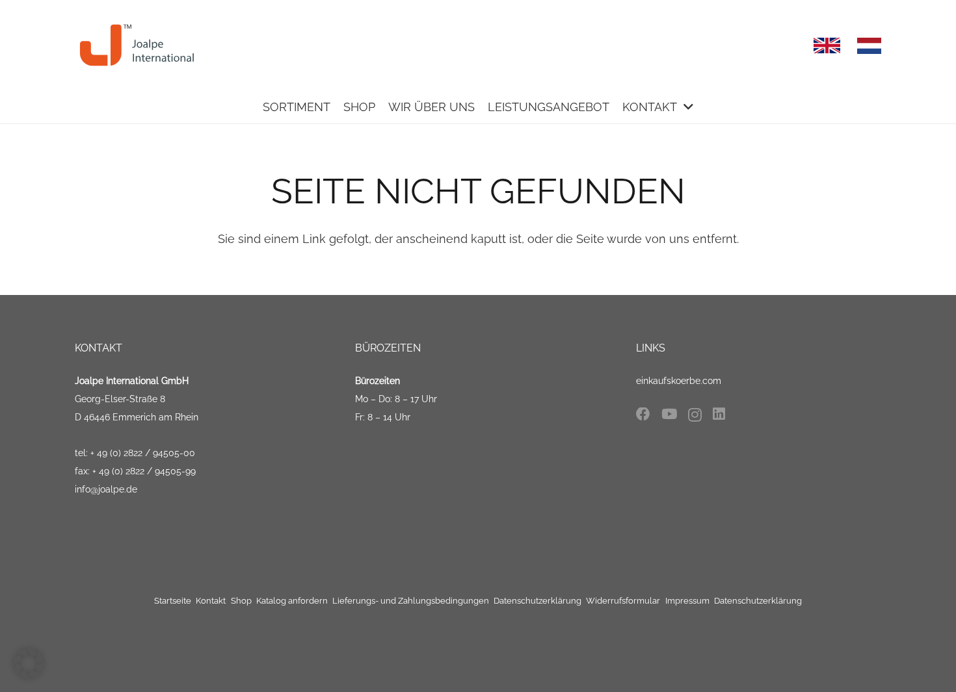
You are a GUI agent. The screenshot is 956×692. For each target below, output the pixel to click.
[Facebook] (643, 414)
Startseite (172, 601)
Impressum (687, 601)
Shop (241, 601)
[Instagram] (695, 415)
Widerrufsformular (623, 601)
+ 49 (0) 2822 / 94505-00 (142, 453)
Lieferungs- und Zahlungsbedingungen (410, 601)
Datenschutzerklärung (537, 601)
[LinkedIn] (719, 414)
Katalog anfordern (292, 601)
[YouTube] (669, 414)
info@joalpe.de (106, 489)
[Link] (137, 45)
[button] (28, 663)
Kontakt (211, 601)
